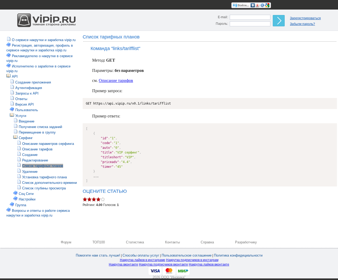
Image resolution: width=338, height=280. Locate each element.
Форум (66, 242)
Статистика (135, 242)
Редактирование (35, 160)
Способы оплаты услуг (141, 255)
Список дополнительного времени (49, 183)
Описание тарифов (37, 149)
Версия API (24, 104)
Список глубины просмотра (44, 188)
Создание (29, 155)
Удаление (29, 172)
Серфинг (26, 138)
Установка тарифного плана (44, 177)
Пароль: (222, 24)
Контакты (172, 242)
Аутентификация (28, 88)
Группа (20, 205)
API (15, 76)
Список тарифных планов (42, 166)
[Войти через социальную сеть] (251, 5)
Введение (26, 121)
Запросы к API (27, 93)
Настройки (27, 199)
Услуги (20, 116)
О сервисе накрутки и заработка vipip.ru (44, 40)
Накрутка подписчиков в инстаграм (192, 260)
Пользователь (26, 110)
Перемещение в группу (37, 132)
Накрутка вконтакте (123, 264)
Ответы (21, 99)
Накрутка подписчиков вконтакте (163, 264)
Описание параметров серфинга (48, 144)
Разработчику (246, 242)
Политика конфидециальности (238, 255)
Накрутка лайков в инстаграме (142, 260)
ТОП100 (98, 242)
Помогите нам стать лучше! (98, 255)
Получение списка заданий (40, 127)
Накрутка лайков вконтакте (209, 264)
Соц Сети (26, 194)
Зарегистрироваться (305, 18)
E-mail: (223, 17)
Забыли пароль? (302, 24)
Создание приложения (33, 82)
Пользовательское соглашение (187, 255)
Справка (207, 242)
